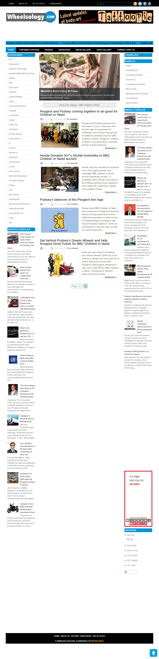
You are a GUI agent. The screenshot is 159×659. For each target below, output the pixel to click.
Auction (12, 78)
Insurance (13, 152)
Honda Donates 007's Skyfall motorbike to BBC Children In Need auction (75, 157)
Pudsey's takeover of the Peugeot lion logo (71, 199)
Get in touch (38, 4)
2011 (129, 565)
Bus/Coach (13, 87)
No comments (72, 119)
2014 (129, 550)
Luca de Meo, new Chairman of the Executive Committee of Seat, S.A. (87, 43)
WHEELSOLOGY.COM (66, 641)
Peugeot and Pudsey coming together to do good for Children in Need (79, 113)
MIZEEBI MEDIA (97, 641)
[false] (79, 77)
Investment (13, 157)
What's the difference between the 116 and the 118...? (27, 332)
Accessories (14, 64)
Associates (64, 49)
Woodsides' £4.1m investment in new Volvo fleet (143, 240)
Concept (12, 110)
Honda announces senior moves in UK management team (144, 327)
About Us (23, 4)
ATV (10, 59)
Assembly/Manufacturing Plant (21, 73)
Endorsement (14, 138)
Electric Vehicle (15, 133)
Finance (12, 147)
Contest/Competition (134, 74)
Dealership (13, 129)
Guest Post (130, 79)
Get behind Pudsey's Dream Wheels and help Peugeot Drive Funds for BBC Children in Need (74, 242)
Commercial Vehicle (17, 106)
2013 (129, 555)
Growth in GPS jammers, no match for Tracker (136, 353)
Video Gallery (104, 49)
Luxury (12, 166)
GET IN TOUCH (99, 636)
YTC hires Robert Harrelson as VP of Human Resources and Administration (27, 391)
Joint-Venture (14, 161)
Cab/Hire (12, 92)
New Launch (14, 171)
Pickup (12, 185)
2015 (129, 545)
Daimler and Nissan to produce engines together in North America (138, 299)
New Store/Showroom (18, 175)
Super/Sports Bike (16, 208)
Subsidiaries (55, 4)
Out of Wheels (132, 98)
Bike (11, 82)
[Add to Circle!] (149, 5)
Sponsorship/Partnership (19, 203)
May (129, 539)
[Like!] (145, 5)
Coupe (12, 120)
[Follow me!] (140, 5)
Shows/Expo (14, 199)
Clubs (11, 101)
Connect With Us (126, 49)
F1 (10, 143)
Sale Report (14, 194)
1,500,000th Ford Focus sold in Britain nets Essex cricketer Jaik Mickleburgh (27, 303)
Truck (11, 217)
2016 (129, 535)
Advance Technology (18, 68)
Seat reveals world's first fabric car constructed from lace (25, 273)
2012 (129, 560)
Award (128, 65)
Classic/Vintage (15, 96)
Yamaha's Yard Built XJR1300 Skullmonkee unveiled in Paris (27, 508)
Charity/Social (132, 70)
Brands (49, 49)
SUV (11, 189)
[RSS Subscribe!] (135, 5)
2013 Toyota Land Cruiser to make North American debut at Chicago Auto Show (20, 241)
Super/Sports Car (16, 213)
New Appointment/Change (137, 93)
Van (10, 222)
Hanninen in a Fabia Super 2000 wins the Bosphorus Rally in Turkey (27, 479)
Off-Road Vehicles (16, 180)
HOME (56, 636)
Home (11, 4)
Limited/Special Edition (135, 84)
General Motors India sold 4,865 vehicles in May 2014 (27, 359)
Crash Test (13, 124)
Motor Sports (131, 88)
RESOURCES (85, 636)
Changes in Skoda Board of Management (27, 418)
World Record (132, 102)
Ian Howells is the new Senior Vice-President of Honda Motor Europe (144, 211)
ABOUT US (65, 636)
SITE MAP (75, 636)
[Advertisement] (79, 32)
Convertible (14, 115)
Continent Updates (29, 49)
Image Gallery (83, 49)
